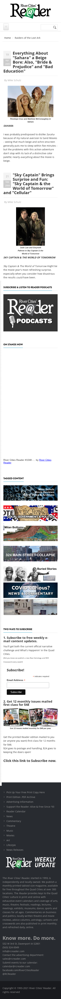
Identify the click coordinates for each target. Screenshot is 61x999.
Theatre (10, 825)
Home (7, 37)
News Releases (14, 849)
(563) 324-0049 (11, 947)
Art (8, 840)
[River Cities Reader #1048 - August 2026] (30, 402)
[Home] (30, 11)
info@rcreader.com (13, 951)
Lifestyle (11, 845)
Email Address (16, 680)
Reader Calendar (16, 811)
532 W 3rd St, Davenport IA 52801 (21, 943)
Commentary (13, 821)
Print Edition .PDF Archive (20, 797)
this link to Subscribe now (33, 760)
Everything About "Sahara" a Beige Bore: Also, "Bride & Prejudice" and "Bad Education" (28, 62)
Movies (10, 835)
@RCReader (9, 973)
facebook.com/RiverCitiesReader (21, 970)
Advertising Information (19, 801)
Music (9, 830)
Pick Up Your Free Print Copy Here (25, 792)
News (9, 816)
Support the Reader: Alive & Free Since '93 (30, 806)
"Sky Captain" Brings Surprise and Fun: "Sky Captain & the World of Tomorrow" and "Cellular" (28, 183)
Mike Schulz (14, 80)
